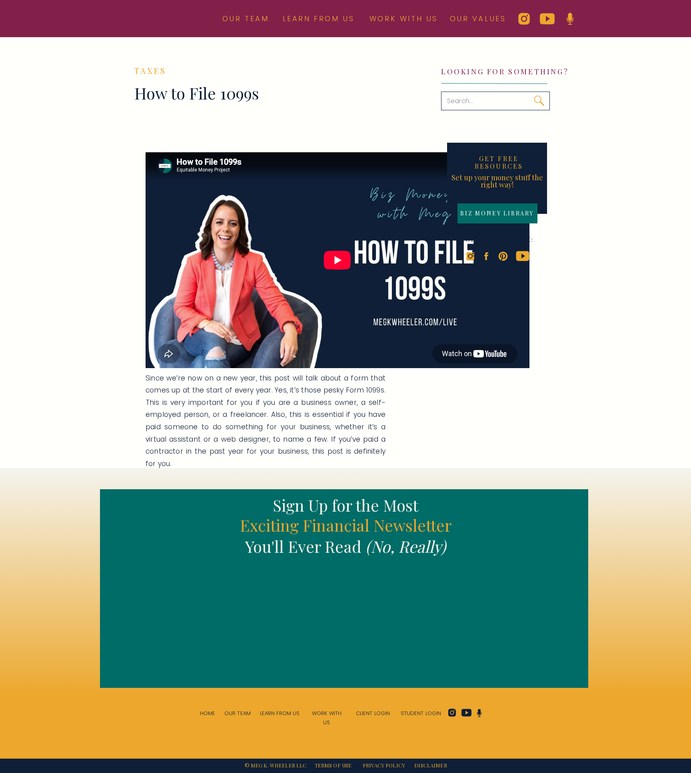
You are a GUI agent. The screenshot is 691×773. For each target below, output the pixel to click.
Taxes (150, 70)
